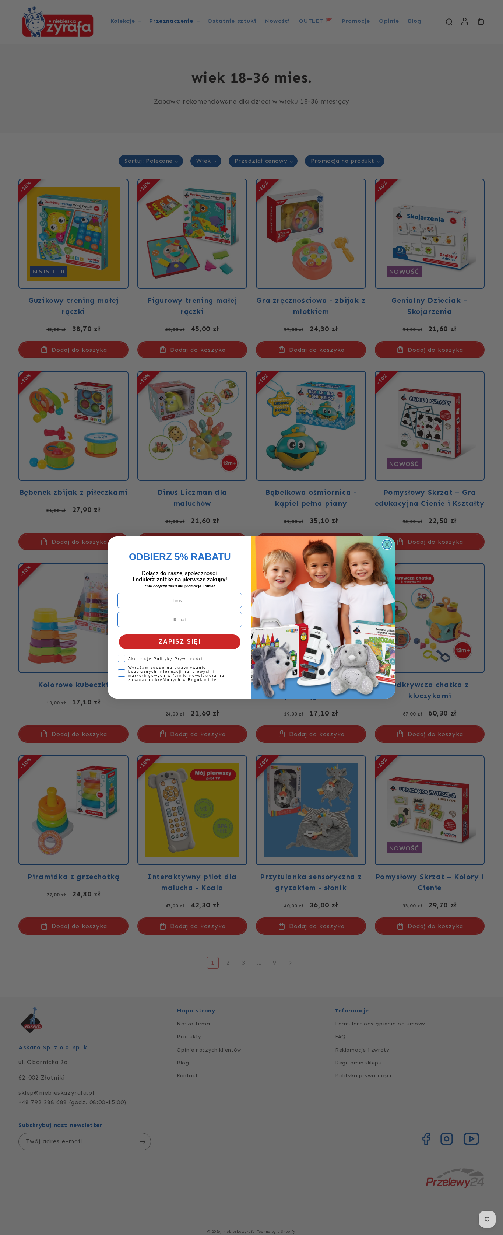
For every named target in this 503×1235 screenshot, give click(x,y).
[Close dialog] (387, 544)
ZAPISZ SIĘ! (180, 642)
